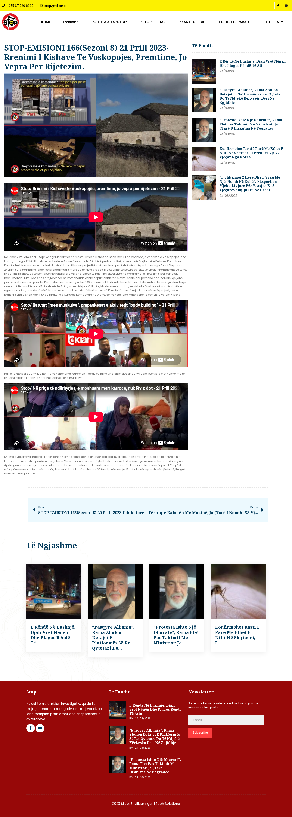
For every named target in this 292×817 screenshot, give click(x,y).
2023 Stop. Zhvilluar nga (132, 803)
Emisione (70, 22)
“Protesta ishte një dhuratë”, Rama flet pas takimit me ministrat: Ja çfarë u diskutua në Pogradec (251, 124)
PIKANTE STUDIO (192, 22)
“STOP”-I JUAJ (153, 22)
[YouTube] (286, 5)
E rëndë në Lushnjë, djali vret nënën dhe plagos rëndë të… (53, 635)
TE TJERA (271, 22)
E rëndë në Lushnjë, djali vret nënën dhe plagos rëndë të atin (253, 63)
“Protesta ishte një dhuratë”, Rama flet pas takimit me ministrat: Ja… (176, 635)
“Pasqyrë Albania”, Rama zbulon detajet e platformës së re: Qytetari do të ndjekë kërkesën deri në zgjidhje (251, 96)
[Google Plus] (40, 728)
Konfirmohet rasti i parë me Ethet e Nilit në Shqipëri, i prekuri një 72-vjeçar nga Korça (251, 152)
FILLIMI (45, 22)
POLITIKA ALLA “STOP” (110, 22)
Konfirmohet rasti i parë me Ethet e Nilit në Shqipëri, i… (237, 635)
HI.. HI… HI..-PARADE (235, 22)
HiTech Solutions (166, 803)
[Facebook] (278, 5)
